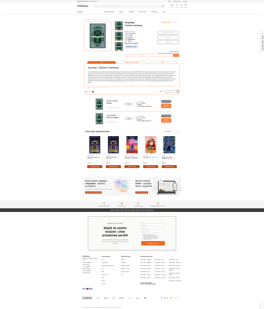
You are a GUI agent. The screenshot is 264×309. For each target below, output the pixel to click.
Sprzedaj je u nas (130, 46)
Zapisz (176, 55)
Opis (102, 62)
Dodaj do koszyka (94, 166)
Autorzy (103, 280)
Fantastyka (131, 12)
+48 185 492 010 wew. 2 (150, 283)
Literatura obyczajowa (109, 12)
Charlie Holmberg (111, 115)
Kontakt (185, 1)
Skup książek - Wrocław (174, 277)
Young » (134, 31)
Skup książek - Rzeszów (160, 271)
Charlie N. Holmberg (133, 25)
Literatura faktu (142, 12)
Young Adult (154, 12)
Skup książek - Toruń (173, 259)
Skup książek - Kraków (145, 274)
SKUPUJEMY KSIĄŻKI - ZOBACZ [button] (263, 42)
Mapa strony (105, 274)
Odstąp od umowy (125, 271)
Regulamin (123, 262)
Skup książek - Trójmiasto (174, 262)
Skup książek (105, 262)
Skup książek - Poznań (160, 268)
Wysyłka (123, 259)
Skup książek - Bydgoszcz (146, 262)
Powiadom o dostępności (166, 105)
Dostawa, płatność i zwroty (132, 62)
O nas (169, 1)
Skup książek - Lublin (145, 277)
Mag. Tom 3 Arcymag (112, 117)
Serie (164, 12)
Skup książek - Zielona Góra (175, 280)
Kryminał (121, 12)
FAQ (122, 274)
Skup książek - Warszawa (174, 265)
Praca (103, 268)
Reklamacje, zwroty (125, 268)
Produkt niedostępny (166, 101)
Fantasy (100, 19)
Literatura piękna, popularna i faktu (90, 19)
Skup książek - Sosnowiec (160, 274)
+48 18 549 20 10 (92, 1)
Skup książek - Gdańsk (145, 265)
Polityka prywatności (125, 265)
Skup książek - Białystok (145, 259)
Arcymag (108, 103)
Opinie (162, 62)
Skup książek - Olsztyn (160, 262)
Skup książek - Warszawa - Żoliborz (175, 273)
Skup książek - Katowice (145, 268)
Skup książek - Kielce (145, 271)
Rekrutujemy (177, 1)
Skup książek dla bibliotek (108, 265)
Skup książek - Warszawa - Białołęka (175, 269)
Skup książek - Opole (159, 265)
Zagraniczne (106, 19)
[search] (163, 6)
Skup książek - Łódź (159, 259)
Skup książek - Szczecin (160, 277)
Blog (103, 271)
